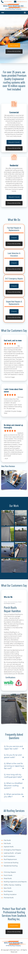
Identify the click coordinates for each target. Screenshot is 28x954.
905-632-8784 (8, 1)
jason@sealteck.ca (22, 1)
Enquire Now (14, 925)
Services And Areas (13, 602)
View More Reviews (8, 466)
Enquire (14, 237)
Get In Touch (14, 45)
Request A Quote (14, 142)
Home (5, 602)
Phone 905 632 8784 (14, 51)
